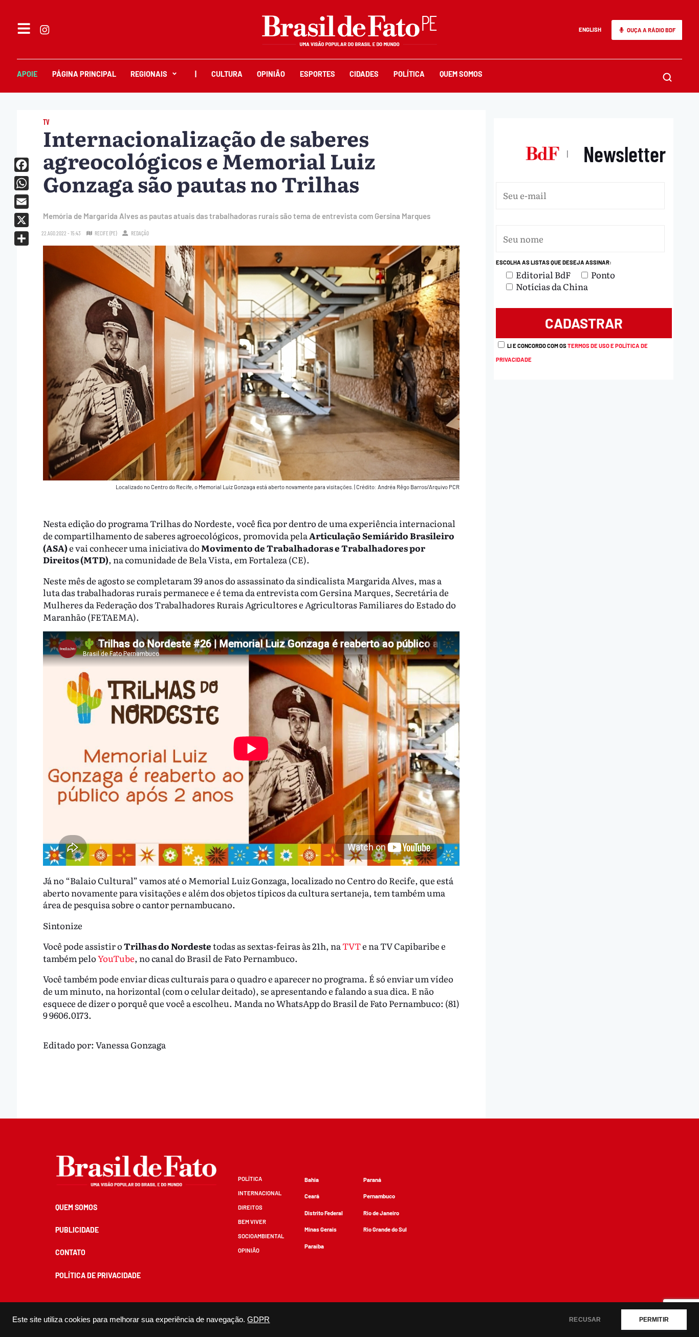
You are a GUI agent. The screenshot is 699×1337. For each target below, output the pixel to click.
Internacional (259, 1193)
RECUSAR (585, 1319)
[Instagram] (44, 30)
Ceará (311, 1196)
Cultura (227, 74)
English (590, 29)
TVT (351, 945)
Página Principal (84, 74)
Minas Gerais (320, 1229)
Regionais (148, 74)
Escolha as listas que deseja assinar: (553, 262)
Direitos (250, 1207)
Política (409, 74)
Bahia (311, 1179)
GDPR (258, 1320)
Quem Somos (461, 74)
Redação (140, 233)
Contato (70, 1252)
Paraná (372, 1179)
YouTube (116, 958)
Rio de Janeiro (381, 1213)
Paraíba (314, 1246)
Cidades (364, 74)
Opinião (271, 74)
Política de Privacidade (98, 1275)
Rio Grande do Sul (385, 1229)
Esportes (317, 74)
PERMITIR (654, 1319)
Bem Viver (252, 1221)
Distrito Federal (323, 1213)
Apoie (27, 74)
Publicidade (77, 1229)
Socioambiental (261, 1236)
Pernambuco (379, 1196)
